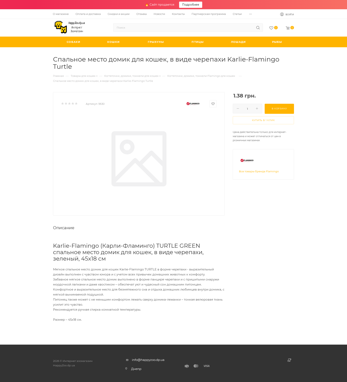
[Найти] (258, 27)
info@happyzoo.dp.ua (148, 360)
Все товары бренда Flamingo (259, 171)
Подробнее (190, 4)
